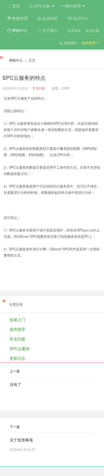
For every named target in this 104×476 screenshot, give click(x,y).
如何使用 (89, 42)
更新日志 (17, 358)
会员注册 (92, 30)
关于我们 (49, 30)
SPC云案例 (20, 348)
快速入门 (17, 319)
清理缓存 (69, 42)
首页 (15, 6)
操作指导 (17, 329)
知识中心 (80, 18)
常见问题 (38, 88)
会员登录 (74, 30)
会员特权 (49, 18)
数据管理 (19, 18)
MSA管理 (72, 6)
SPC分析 (41, 6)
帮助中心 (19, 30)
